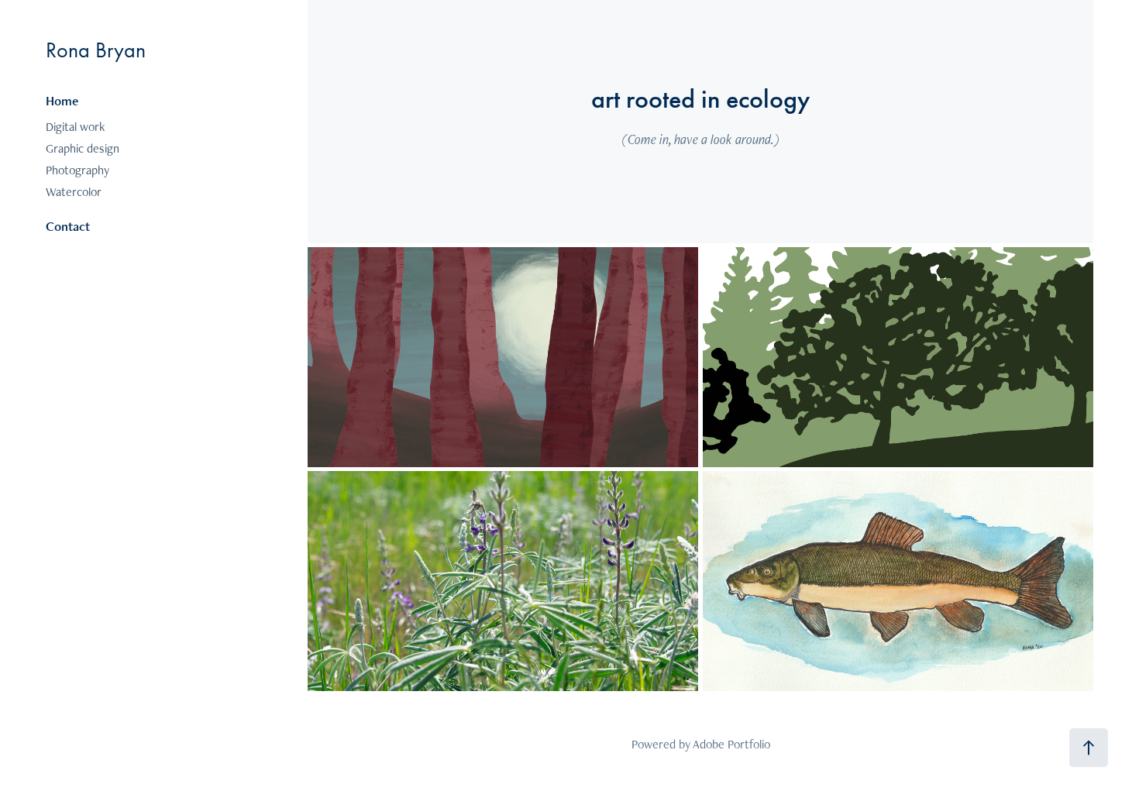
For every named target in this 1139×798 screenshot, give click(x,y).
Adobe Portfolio (731, 744)
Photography (77, 170)
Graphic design (82, 148)
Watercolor (74, 192)
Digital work (75, 127)
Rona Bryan (96, 50)
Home (62, 100)
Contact (68, 226)
